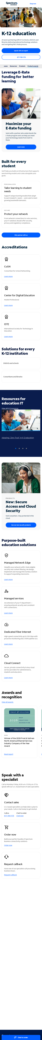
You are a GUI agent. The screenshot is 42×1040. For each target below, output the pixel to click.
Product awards (33, 66)
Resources (13, 66)
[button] (15, 448)
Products (22, 66)
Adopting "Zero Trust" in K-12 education (18, 437)
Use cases (4, 66)
